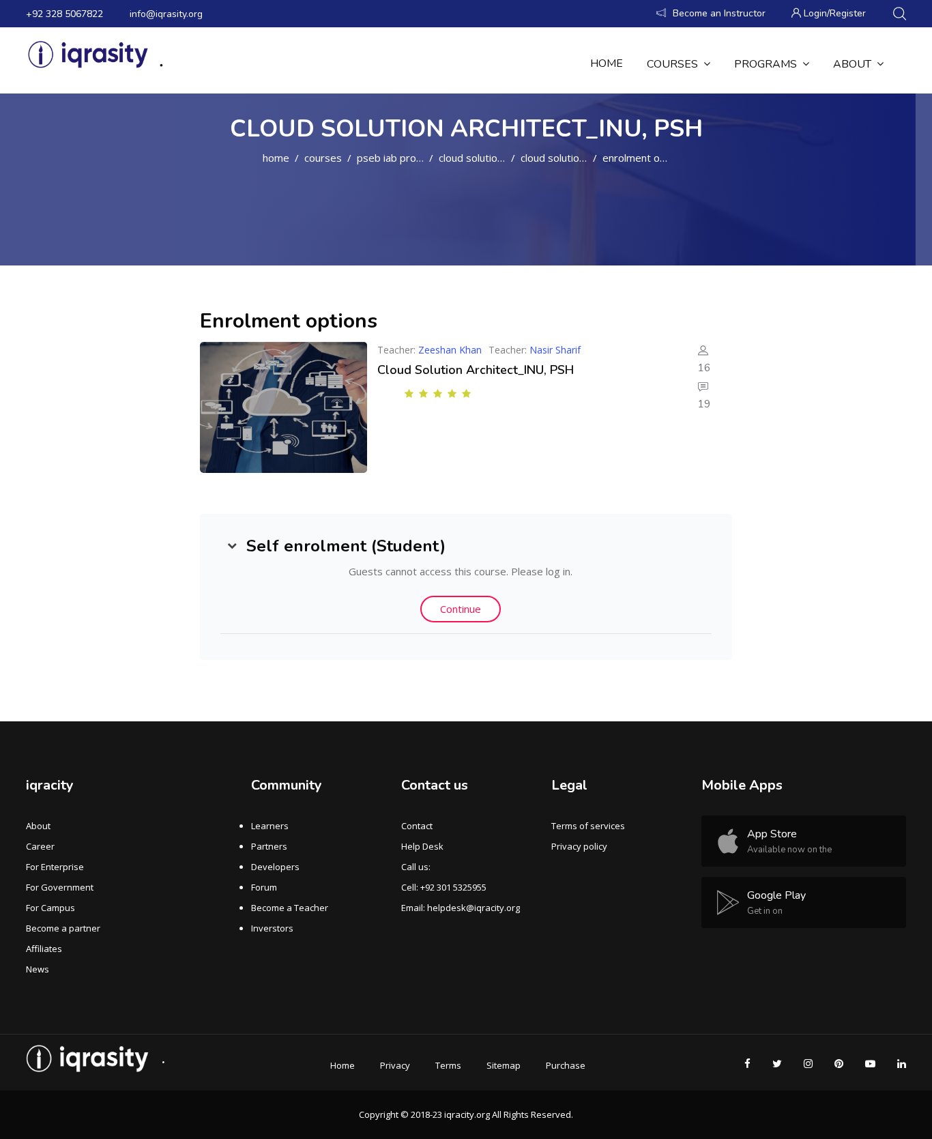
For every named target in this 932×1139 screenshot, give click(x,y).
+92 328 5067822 (64, 14)
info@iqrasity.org (166, 14)
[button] (232, 546)
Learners (270, 826)
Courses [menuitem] (672, 64)
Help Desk (422, 846)
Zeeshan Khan (450, 349)
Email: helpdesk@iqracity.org (460, 908)
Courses (323, 157)
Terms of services (588, 826)
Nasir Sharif (555, 349)
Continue (460, 609)
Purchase (565, 1065)
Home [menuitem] (606, 63)
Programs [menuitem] (765, 64)
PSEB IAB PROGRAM (399, 157)
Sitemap (503, 1065)
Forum (264, 887)
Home (276, 157)
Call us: (416, 867)
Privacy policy (579, 846)
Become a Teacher (289, 908)
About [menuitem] (852, 64)
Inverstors (272, 928)
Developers (275, 867)
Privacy (395, 1065)
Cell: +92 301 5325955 (443, 887)
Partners (269, 846)
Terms (448, 1065)
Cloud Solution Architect (493, 157)
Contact (417, 826)
